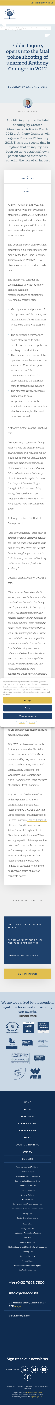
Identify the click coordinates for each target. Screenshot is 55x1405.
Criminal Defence (27, 1195)
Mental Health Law (27, 1242)
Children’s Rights (27, 1172)
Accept (27, 700)
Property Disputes (27, 1256)
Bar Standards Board (34, 1392)
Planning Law (27, 1251)
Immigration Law (27, 1228)
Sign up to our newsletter (27, 1359)
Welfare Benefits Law (27, 1270)
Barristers (27, 1116)
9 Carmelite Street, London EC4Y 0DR (27, 1304)
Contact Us (27, 178)
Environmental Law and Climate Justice (27, 1209)
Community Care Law (27, 1186)
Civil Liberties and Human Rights (25, 926)
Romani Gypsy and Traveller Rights (27, 1265)
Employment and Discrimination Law (27, 1204)
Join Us (27, 1152)
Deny (27, 708)
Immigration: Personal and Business (27, 1233)
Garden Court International (27, 1218)
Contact (27, 1159)
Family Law (27, 1213)
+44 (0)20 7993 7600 (41, 14)
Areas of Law (27, 1130)
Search (34, 14)
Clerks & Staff (27, 1123)
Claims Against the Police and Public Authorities (25, 941)
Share (27, 192)
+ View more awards (27, 1016)
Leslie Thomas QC (37, 819)
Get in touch (27, 973)
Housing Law (27, 1224)
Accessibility (11, 1386)
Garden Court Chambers (10, 14)
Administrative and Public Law (27, 1167)
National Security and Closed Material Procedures (27, 1247)
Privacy (32, 722)
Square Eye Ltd (36, 1396)
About (27, 1109)
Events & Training (27, 1144)
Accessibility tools (42, 3)
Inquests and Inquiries (23, 955)
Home (27, 1102)
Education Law (27, 1199)
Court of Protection (27, 1190)
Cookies (21, 722)
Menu (48, 14)
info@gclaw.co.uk (23, 1293)
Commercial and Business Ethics (27, 1181)
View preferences (27, 716)
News (27, 1137)
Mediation (27, 1238)
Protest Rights (27, 1261)
